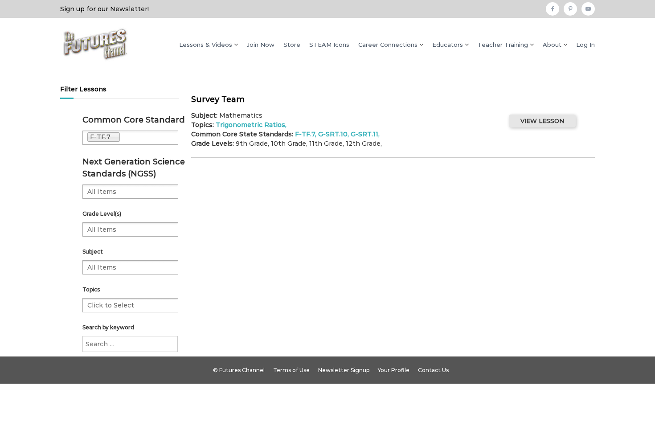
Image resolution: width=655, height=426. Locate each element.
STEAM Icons (329, 44)
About (552, 44)
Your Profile (393, 370)
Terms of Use (291, 370)
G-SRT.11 (364, 134)
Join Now (260, 44)
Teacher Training (503, 44)
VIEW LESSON (542, 120)
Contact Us (433, 370)
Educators (447, 44)
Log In (585, 44)
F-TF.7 (305, 134)
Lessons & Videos (205, 44)
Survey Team (218, 99)
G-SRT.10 (333, 134)
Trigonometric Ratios (250, 125)
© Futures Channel (239, 370)
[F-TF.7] (149, 138)
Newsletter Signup (343, 370)
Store (291, 44)
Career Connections (388, 44)
